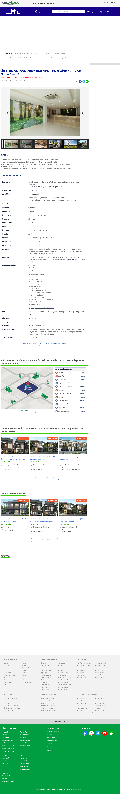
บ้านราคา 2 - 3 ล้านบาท (48, 703)
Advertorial (82, 706)
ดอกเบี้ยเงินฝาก (24, 764)
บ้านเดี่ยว (32, 208)
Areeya (6, 668)
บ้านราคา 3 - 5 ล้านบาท (48, 706)
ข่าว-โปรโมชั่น (100, 698)
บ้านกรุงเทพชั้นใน (101, 663)
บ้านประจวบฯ (82, 677)
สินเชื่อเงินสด (23, 758)
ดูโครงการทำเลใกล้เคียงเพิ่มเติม (44, 478)
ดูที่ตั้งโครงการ (28, 411)
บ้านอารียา (62, 665)
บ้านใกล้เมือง (33, 211)
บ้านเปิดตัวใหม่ (82, 701)
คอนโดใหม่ (23, 737)
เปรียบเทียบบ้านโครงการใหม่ (86, 713)
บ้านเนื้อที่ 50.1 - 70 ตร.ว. (11, 703)
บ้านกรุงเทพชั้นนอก (102, 665)
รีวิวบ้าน (98, 708)
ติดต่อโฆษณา (113, 2)
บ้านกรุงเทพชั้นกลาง (84, 665)
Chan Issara (7, 673)
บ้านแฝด (61, 670)
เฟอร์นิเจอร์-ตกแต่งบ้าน (103, 706)
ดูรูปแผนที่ (32, 314)
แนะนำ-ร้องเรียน (51, 744)
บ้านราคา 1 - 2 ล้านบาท (48, 701)
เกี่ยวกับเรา (102, 2)
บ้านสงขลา (81, 680)
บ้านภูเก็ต (99, 675)
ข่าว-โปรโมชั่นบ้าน (59, 53)
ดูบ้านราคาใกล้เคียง (35, 187)
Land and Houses (9, 675)
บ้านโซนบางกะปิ (63, 680)
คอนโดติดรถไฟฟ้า (25, 740)
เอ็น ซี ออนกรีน (34, 194)
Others (6, 685)
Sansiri (24, 673)
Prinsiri (24, 665)
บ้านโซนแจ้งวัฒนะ (64, 673)
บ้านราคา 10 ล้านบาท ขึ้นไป (49, 710)
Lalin (23, 680)
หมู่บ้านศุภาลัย (45, 673)
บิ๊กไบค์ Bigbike (7, 743)
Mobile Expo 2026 (8, 781)
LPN (5, 677)
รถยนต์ (4, 735)
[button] (82, 113)
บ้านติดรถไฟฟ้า (45, 689)
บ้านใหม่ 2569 (63, 689)
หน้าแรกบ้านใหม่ (7, 53)
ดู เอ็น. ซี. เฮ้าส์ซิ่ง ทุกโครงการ (52, 187)
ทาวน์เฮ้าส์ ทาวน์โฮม (21, 53)
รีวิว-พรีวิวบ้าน (35, 53)
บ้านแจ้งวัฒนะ (100, 673)
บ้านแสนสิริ (62, 668)
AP (4, 670)
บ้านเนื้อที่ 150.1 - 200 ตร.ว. (12, 710)
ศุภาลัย (61, 462)
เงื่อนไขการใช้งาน (52, 741)
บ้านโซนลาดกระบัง (46, 677)
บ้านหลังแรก (62, 663)
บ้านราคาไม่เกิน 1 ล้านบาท (48, 698)
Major (5, 680)
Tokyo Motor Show (8, 751)
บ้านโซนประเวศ (63, 687)
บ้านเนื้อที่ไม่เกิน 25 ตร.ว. (11, 698)
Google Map (79, 312)
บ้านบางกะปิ (81, 673)
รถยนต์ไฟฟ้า (6, 737)
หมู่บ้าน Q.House (46, 670)
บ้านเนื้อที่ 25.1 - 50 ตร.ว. (11, 701)
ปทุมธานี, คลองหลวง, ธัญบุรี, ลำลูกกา (41, 308)
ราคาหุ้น (4, 761)
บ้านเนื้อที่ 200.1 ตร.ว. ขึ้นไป (12, 713)
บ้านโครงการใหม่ (24, 735)
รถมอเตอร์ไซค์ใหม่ (7, 740)
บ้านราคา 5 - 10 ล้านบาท (48, 708)
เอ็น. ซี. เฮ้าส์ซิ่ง (34, 190)
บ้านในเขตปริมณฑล (83, 668)
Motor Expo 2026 (8, 748)
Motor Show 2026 (8, 746)
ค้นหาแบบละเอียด (108, 12)
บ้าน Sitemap (58, 721)
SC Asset (25, 675)
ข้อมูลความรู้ (100, 703)
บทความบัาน (47, 53)
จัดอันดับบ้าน (82, 703)
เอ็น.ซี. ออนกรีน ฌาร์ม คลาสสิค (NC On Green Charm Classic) (14, 520)
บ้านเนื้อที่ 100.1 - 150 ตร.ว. (12, 708)
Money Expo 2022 (26, 769)
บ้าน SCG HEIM (45, 687)
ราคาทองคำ (5, 758)
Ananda (6, 665)
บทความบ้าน (100, 701)
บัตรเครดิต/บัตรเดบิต (26, 761)
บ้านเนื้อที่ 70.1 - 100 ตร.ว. (12, 706)
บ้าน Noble (44, 668)
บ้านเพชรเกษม (82, 670)
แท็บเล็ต (4, 779)
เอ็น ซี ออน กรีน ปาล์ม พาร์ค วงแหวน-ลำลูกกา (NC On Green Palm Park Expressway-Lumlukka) (13, 459)
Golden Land (26, 682)
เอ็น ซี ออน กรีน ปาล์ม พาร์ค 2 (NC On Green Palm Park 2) (43, 458)
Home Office (45, 682)
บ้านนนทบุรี (81, 675)
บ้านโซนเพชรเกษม (46, 680)
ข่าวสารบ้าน (81, 698)
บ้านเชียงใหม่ (100, 677)
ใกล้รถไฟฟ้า (58, 260)
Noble (24, 663)
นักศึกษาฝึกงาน (51, 747)
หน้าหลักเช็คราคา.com (53, 731)
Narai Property (8, 682)
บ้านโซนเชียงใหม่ (64, 682)
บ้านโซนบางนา (45, 685)
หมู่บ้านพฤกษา (45, 665)
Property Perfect (27, 668)
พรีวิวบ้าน (81, 710)
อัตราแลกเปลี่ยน (24, 766)
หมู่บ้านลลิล (62, 675)
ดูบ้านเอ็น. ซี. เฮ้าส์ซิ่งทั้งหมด (44, 540)
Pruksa (6, 663)
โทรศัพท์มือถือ (6, 776)
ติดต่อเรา (49, 750)
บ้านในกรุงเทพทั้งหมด (84, 663)
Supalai (24, 677)
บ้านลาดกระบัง (100, 670)
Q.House (25, 670)
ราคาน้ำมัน (5, 764)
